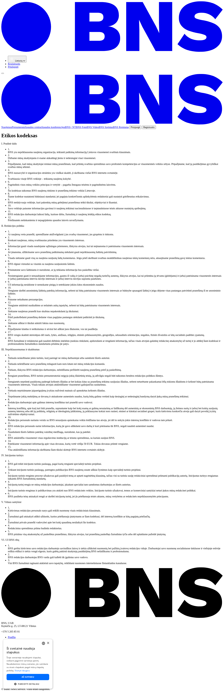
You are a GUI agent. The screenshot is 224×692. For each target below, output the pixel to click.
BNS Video (93, 127)
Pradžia (12, 637)
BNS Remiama (121, 127)
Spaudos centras (33, 127)
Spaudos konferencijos (53, 127)
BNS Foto (81, 127)
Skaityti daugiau (22, 670)
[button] (28, 683)
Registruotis (14, 63)
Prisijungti (13, 66)
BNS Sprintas (106, 127)
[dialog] (27, 664)
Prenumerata (18, 127)
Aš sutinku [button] (28, 677)
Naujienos (6, 127)
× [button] (48, 643)
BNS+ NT (70, 127)
